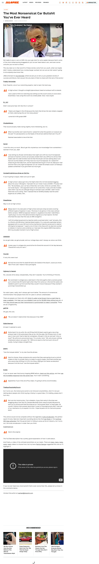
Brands (46, 2)
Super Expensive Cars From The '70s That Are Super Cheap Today (25, 549)
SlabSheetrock (8, 427)
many (52, 442)
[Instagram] (76, 2)
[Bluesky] (63, 2)
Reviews (38, 2)
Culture (6, 9)
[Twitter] (70, 2)
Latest (25, 2)
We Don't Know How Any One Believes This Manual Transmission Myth (9, 550)
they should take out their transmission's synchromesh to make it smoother (31, 302)
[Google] (79, 2)
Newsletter (92, 2)
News (31, 2)
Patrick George (41, 444)
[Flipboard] (66, 2)
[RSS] (83, 2)
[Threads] (73, 2)
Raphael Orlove (9, 20)
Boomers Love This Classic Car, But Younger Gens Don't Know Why (41, 549)
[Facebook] (60, 2)
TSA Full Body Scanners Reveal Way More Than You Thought (57, 549)
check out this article (47, 373)
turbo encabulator (48, 417)
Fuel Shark (47, 419)
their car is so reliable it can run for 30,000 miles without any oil (39, 300)
